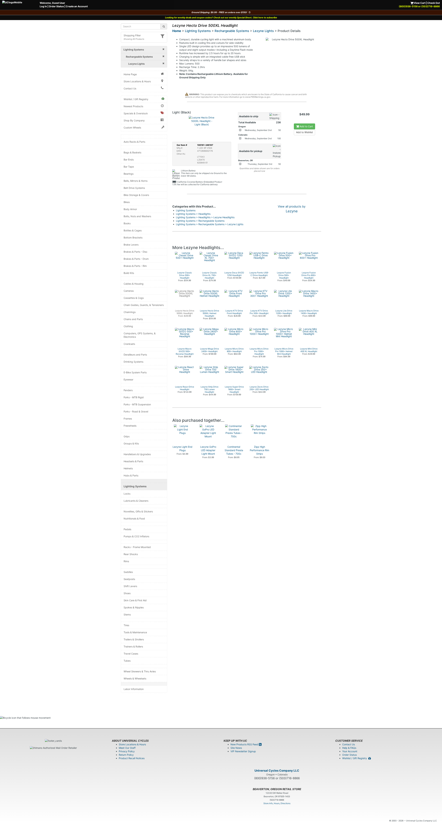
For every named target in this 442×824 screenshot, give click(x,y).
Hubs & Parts (131, 475)
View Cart (419, 2)
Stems (127, 614)
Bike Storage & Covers (136, 195)
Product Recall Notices (132, 758)
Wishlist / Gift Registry (136, 99)
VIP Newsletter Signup (243, 751)
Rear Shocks (131, 554)
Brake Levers (131, 244)
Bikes (127, 202)
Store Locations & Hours (137, 81)
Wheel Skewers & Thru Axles (140, 671)
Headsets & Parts (133, 461)
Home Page (130, 74)
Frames (128, 418)
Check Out (433, 2)
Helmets (128, 468)
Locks (127, 493)
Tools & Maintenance (135, 632)
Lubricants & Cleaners (136, 500)
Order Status (56, 6)
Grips (126, 436)
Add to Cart (306, 126)
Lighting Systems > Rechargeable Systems (200, 220)
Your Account (349, 751)
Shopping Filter (132, 35)
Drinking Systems (133, 361)
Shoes (127, 593)
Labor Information (134, 689)
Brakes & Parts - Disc (135, 251)
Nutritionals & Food (134, 518)
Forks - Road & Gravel (136, 411)
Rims (126, 561)
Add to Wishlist (304, 132)
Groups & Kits (131, 443)
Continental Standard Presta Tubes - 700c (234, 450)
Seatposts (129, 579)
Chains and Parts (133, 319)
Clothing (128, 326)
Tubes (127, 660)
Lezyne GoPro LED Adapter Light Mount (208, 450)
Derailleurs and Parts (135, 354)
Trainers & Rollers (133, 646)
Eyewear (128, 379)
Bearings (128, 173)
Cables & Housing (133, 283)
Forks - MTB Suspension (137, 404)
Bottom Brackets (133, 237)
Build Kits (129, 272)
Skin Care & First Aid (135, 600)
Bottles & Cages (133, 230)
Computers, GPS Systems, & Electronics (140, 335)
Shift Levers (130, 586)
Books (127, 223)
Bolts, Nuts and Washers (137, 216)
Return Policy (126, 754)
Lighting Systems (135, 486)
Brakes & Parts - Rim (135, 265)
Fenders (128, 390)
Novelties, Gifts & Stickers (138, 511)
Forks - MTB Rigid (134, 397)
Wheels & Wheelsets (135, 678)
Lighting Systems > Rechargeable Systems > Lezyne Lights (209, 224)
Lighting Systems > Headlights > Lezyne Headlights (205, 217)
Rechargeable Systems (232, 31)
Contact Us (130, 88)
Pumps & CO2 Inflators (136, 536)
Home (176, 31)
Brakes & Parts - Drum (136, 258)
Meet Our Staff (127, 747)
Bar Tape (129, 166)
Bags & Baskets (132, 152)
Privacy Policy (127, 751)
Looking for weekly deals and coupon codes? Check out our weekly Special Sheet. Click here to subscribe (221, 17)
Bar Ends (129, 159)
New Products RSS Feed (244, 744)
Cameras (129, 290)
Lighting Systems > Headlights (193, 213)
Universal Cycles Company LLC (276, 770)
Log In (43, 6)
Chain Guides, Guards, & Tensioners (144, 304)
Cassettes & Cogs (134, 297)
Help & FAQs (349, 747)
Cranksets (129, 343)
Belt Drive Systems (134, 187)
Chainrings (130, 312)
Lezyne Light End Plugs (182, 448)
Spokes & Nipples (134, 607)
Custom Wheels (132, 127)
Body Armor (130, 209)
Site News (236, 747)
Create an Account (77, 6)
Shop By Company (134, 120)
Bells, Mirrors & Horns (135, 180)
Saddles (128, 571)
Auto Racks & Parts (134, 141)
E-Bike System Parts (135, 372)
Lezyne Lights (263, 31)
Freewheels (130, 425)
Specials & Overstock (136, 113)
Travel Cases (131, 653)
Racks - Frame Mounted (137, 547)
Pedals (127, 529)
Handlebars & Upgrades (137, 454)
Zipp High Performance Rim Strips (259, 450)
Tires (126, 625)
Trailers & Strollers (134, 639)
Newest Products (133, 106)
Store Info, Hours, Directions (276, 803)
